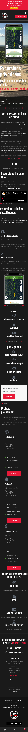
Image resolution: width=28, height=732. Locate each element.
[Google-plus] (20, 723)
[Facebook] (8, 723)
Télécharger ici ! (14, 7)
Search (14, 729)
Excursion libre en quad (14, 687)
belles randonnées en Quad (8, 242)
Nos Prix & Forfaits (14, 689)
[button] (21, 16)
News (14, 683)
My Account (4, 729)
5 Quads (9, 240)
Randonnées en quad (15, 685)
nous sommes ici (14, 675)
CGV (23, 707)
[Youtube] (16, 723)
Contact (14, 691)
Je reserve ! (9, 396)
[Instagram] (12, 723)
